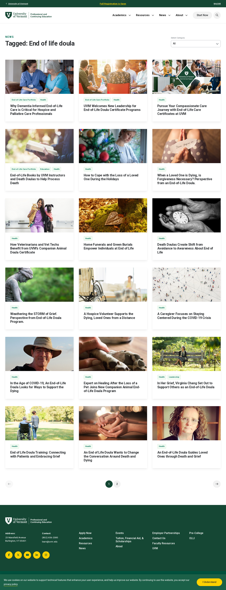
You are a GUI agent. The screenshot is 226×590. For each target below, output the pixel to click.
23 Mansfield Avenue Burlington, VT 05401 (15, 539)
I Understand (209, 582)
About (179, 15)
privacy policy (11, 584)
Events (120, 533)
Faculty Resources (163, 543)
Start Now (202, 15)
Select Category (178, 38)
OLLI (192, 538)
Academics (119, 15)
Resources (143, 15)
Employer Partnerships (166, 533)
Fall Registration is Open (113, 3)
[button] (217, 15)
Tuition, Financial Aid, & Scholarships (130, 540)
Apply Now (85, 533)
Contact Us (158, 538)
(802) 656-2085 (50, 537)
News (162, 15)
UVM (155, 548)
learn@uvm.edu (49, 541)
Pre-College (196, 533)
